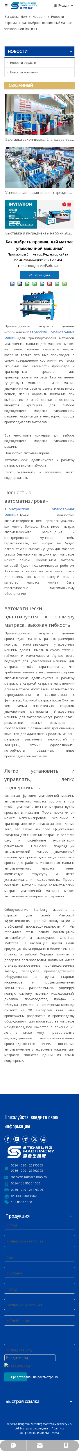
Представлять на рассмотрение (19, 1377)
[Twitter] (34, 1139)
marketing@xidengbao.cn (29, 1177)
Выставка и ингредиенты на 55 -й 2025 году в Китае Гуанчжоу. (39, 233)
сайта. (55, 1433)
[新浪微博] (25, 1139)
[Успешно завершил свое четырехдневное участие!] (39, 167)
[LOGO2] (39, 1152)
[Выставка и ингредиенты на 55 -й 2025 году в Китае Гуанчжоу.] (39, 214)
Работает (53, 265)
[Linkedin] (16, 1139)
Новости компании (23, 72)
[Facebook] (7, 1139)
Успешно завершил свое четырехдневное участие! (39, 192)
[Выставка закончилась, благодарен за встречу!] (39, 114)
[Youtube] (43, 1139)
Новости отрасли (22, 62)
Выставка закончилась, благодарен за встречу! (39, 139)
